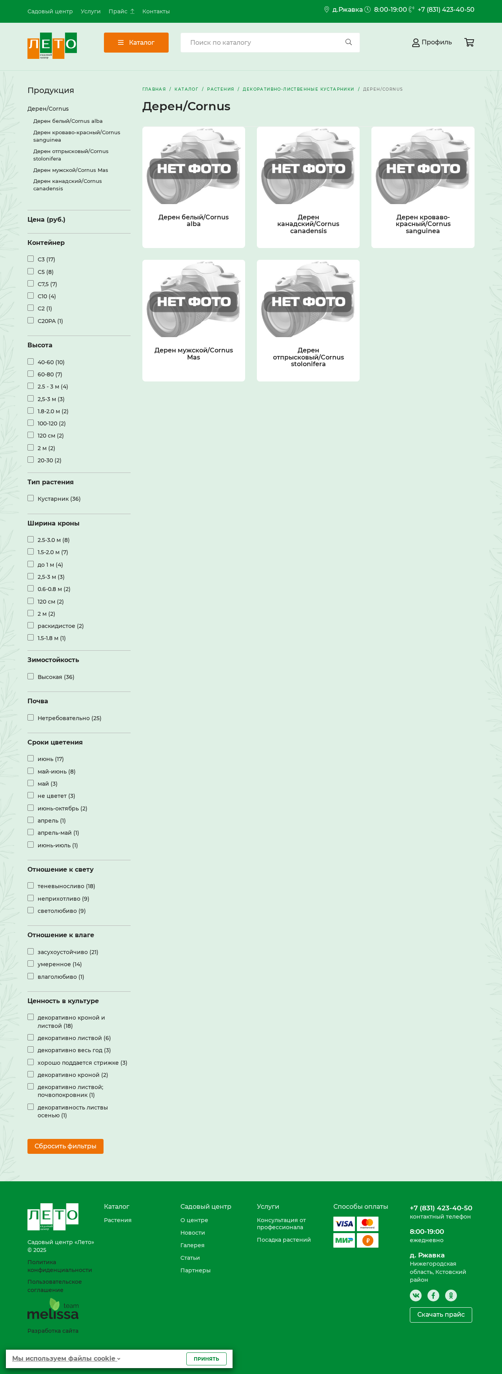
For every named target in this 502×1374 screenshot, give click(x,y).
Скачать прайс (441, 1314)
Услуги (91, 11)
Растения (118, 1220)
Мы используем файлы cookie (64, 1358)
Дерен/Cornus (48, 108)
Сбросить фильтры (65, 1146)
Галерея (192, 1245)
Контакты (156, 11)
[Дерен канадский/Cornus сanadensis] (308, 165)
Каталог (141, 42)
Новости (192, 1232)
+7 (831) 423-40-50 (445, 9)
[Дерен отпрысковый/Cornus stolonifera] (308, 298)
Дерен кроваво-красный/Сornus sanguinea (76, 136)
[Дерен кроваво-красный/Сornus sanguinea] (422, 165)
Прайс (118, 11)
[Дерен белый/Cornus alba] (193, 165)
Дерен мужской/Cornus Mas (70, 170)
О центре (194, 1220)
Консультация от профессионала (281, 1224)
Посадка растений (284, 1239)
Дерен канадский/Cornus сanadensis (67, 185)
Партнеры (195, 1270)
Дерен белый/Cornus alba (68, 121)
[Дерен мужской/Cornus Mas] (193, 298)
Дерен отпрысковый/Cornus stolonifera (71, 155)
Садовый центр (50, 11)
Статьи (190, 1257)
